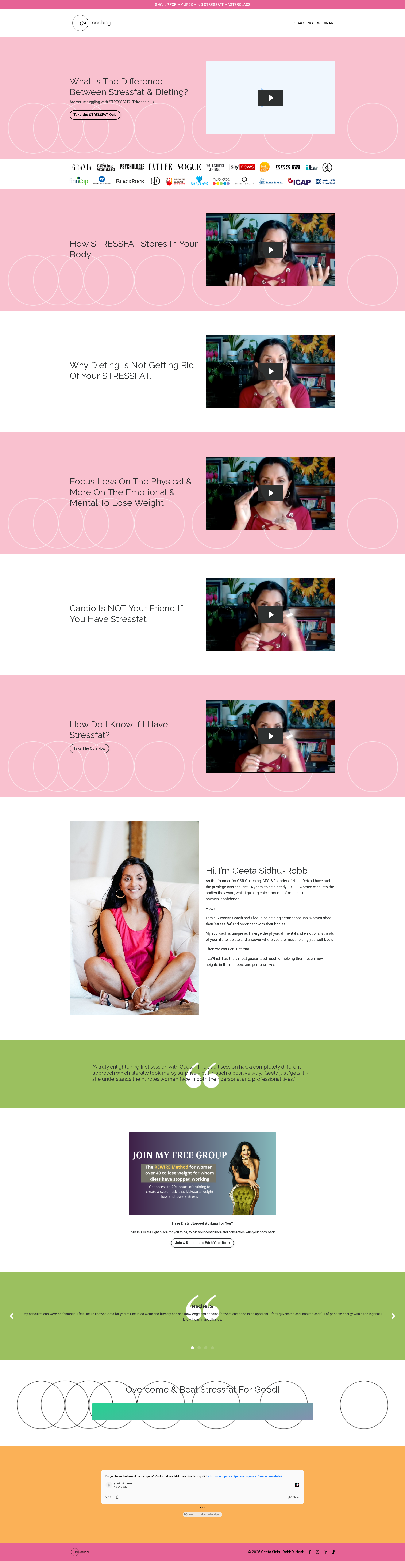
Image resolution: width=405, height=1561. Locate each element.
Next (393, 1316)
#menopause (223, 1476)
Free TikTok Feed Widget (204, 1514)
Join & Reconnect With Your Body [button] (202, 1243)
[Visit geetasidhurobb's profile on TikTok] (109, 1485)
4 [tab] (213, 1348)
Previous (11, 1316)
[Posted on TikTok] (297, 1485)
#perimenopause (244, 1476)
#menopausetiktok (269, 1476)
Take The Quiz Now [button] (89, 748)
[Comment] (116, 1497)
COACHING (303, 23)
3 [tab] (206, 1348)
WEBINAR (325, 23)
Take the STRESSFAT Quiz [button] (95, 115)
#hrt (211, 1476)
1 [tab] (192, 1348)
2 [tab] (199, 1348)
